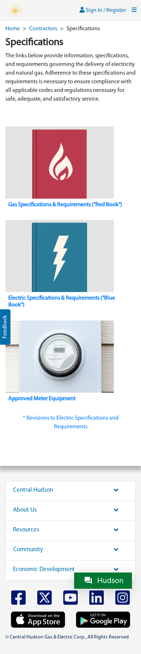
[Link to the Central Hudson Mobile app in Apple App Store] (38, 620)
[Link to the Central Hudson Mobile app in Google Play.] (103, 620)
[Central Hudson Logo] (17, 10)
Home (12, 29)
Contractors (43, 29)
